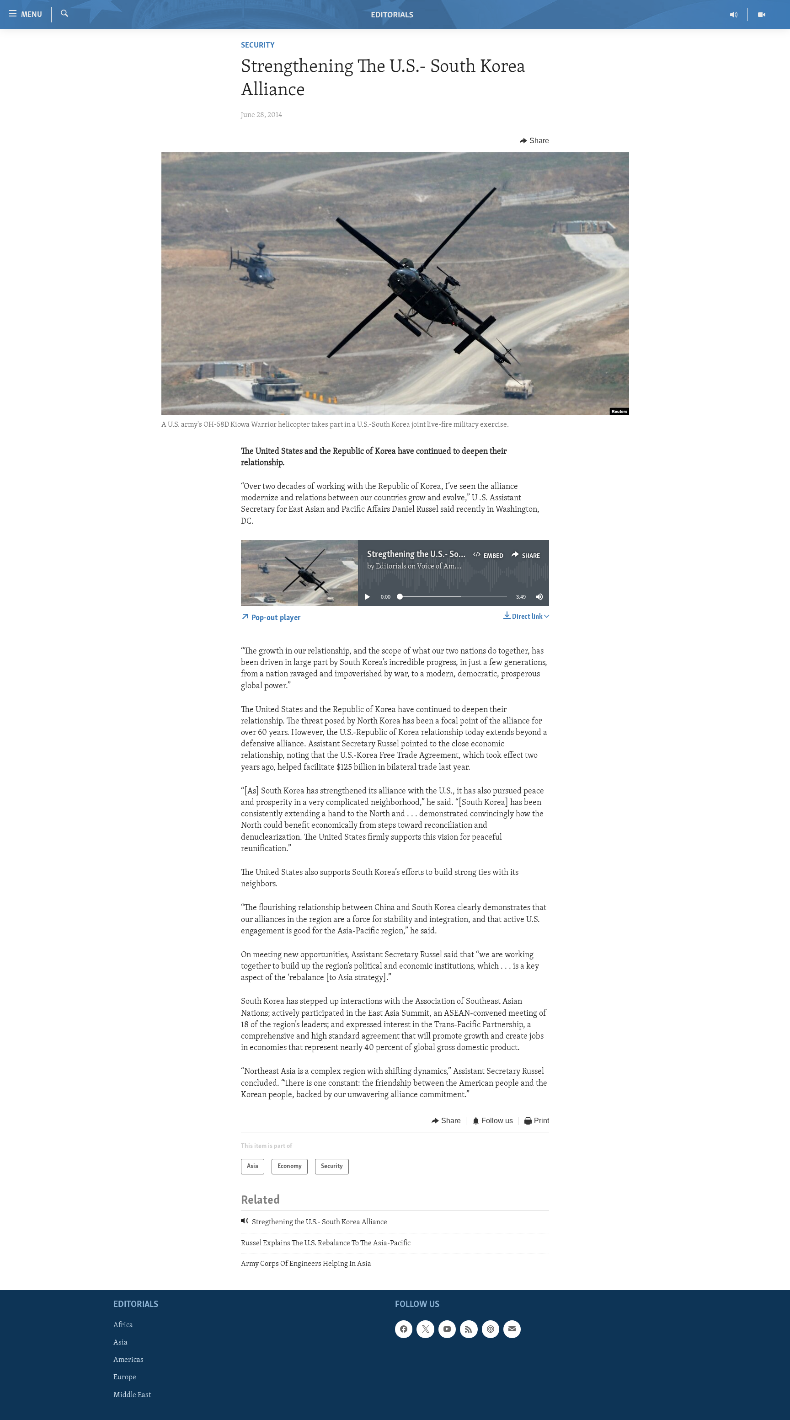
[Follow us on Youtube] (447, 1329)
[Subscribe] (512, 1329)
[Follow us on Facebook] (403, 1329)
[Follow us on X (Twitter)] (425, 1329)
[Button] (534, 141)
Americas (128, 1360)
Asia (120, 1342)
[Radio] (734, 14)
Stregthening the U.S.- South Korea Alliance (445, 554)
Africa (123, 1325)
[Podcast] (490, 1329)
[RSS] (468, 1329)
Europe (124, 1377)
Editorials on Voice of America (423, 566)
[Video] (761, 14)
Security (258, 46)
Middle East (132, 1395)
